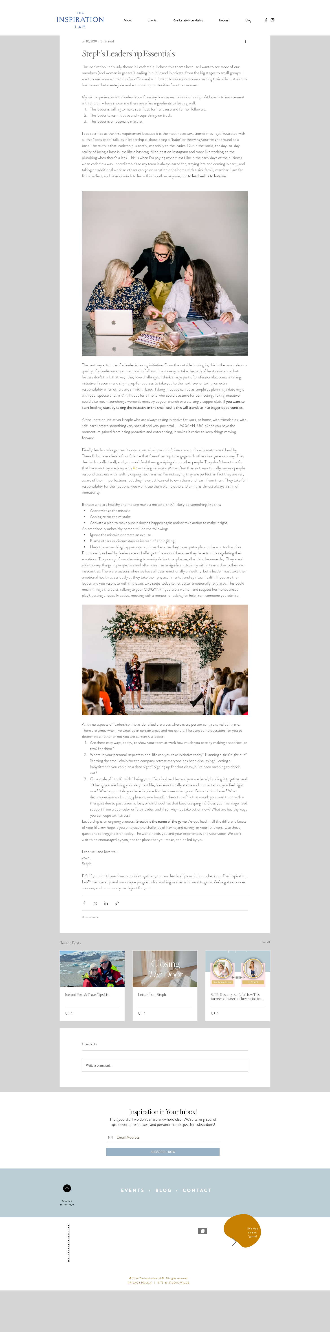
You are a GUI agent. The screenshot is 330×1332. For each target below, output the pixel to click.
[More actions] (245, 41)
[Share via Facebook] (84, 903)
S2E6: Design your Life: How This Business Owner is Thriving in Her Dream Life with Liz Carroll (236, 997)
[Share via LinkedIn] (106, 903)
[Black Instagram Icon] (272, 20)
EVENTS (133, 1190)
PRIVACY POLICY (140, 1282)
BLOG (164, 1190)
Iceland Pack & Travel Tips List (87, 995)
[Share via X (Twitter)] (95, 903)
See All (266, 942)
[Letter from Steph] (165, 969)
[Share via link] (117, 903)
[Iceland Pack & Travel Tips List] (92, 969)
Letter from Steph (152, 995)
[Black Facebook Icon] (266, 20)
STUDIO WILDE (179, 1282)
